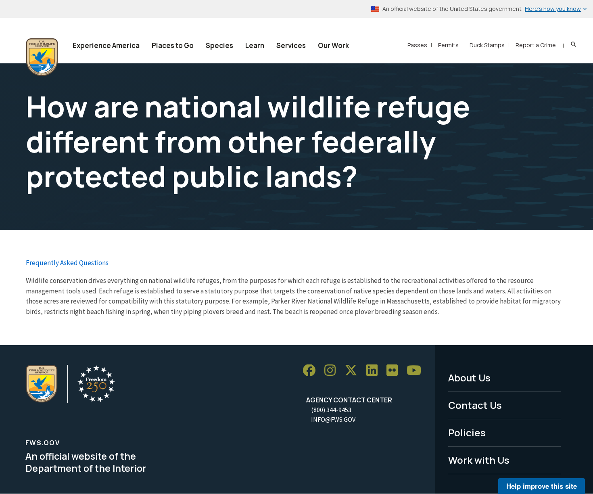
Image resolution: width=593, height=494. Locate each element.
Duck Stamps (487, 45)
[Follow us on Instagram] (332, 370)
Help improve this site (541, 486)
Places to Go (173, 45)
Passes (417, 45)
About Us (469, 377)
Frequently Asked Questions (67, 262)
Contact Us (475, 405)
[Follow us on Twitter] (354, 370)
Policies (467, 432)
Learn (254, 45)
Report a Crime (536, 45)
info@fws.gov (333, 419)
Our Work (333, 45)
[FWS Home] (42, 57)
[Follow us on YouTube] (417, 370)
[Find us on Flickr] (394, 370)
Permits (448, 45)
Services (291, 45)
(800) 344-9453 (331, 410)
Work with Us (478, 460)
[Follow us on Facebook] (312, 370)
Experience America (106, 45)
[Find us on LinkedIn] (374, 370)
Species (219, 45)
